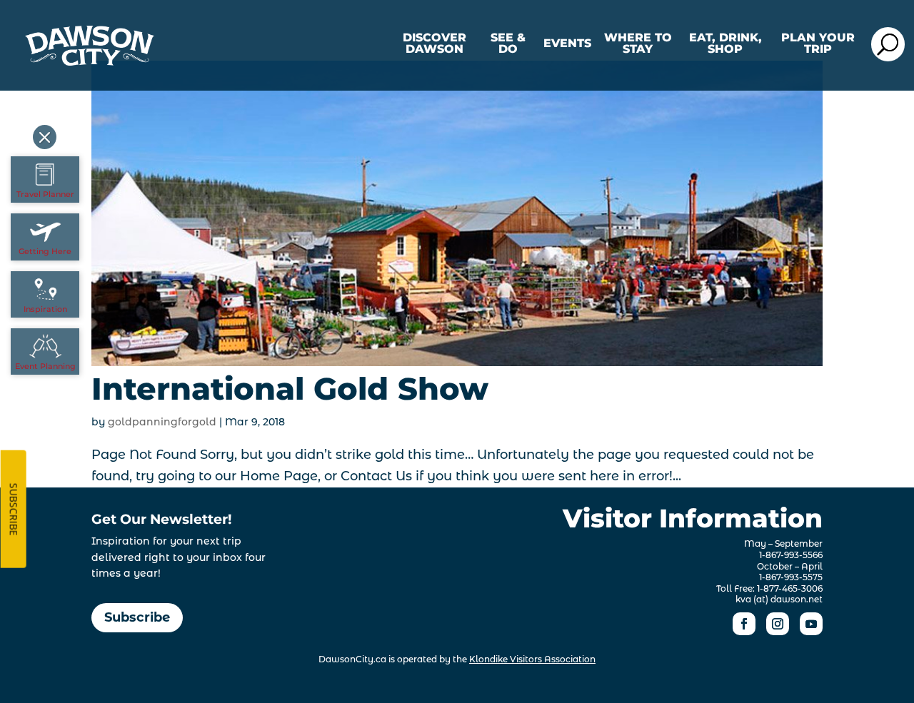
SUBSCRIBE (14, 509)
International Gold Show (289, 389)
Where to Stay (638, 44)
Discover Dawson (434, 44)
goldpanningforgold (162, 421)
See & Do (508, 44)
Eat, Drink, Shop (725, 44)
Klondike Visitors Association (532, 659)
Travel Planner (45, 194)
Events (567, 44)
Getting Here (45, 251)
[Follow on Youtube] (811, 623)
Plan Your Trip (818, 44)
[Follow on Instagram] (777, 623)
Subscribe (137, 617)
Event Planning (45, 366)
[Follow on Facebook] (744, 623)
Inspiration (45, 309)
